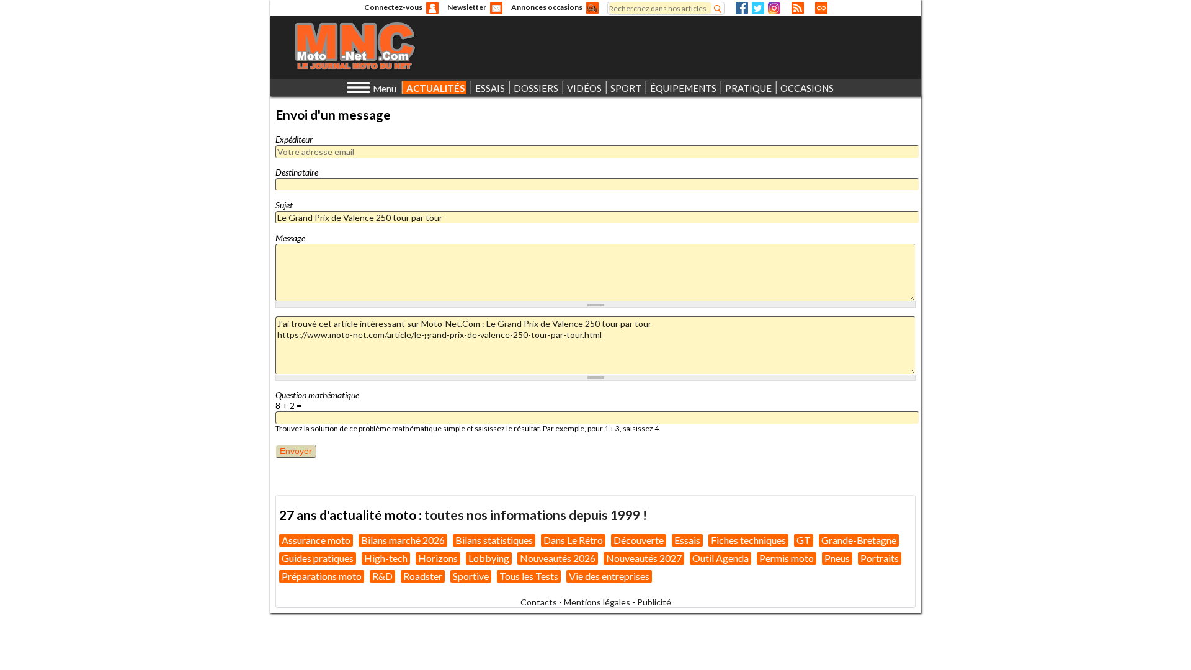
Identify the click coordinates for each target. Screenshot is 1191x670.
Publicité (654, 602)
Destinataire (296, 172)
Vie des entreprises (609, 576)
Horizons (438, 558)
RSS (798, 8)
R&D (382, 576)
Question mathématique (317, 395)
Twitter (758, 8)
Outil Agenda (720, 558)
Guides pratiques (318, 558)
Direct (821, 8)
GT (803, 540)
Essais (687, 540)
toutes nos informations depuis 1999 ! (535, 514)
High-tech (386, 558)
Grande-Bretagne (858, 540)
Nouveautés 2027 (644, 558)
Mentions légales (597, 602)
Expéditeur (294, 139)
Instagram (774, 8)
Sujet (284, 205)
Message (290, 238)
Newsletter (466, 7)
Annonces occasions (546, 7)
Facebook (742, 8)
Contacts (538, 602)
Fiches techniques (748, 540)
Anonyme (432, 8)
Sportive (471, 576)
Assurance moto (316, 540)
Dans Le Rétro (573, 540)
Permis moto (786, 558)
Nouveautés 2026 (558, 558)
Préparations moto (322, 576)
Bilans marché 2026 (403, 540)
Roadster (422, 576)
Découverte (638, 540)
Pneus (837, 558)
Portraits (879, 558)
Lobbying (488, 558)
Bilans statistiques (494, 540)
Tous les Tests (528, 576)
